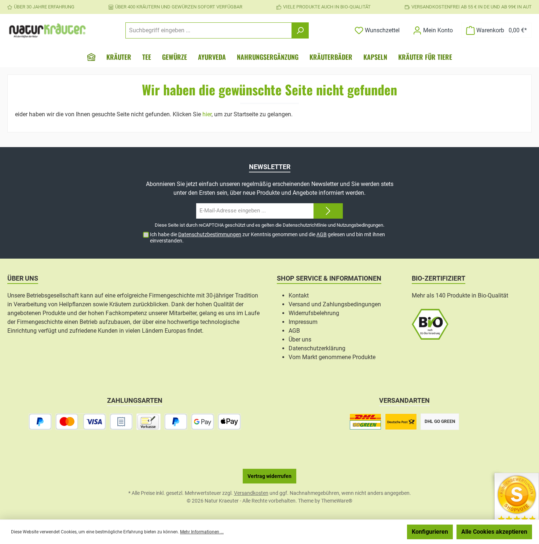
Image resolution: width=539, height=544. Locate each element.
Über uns (300, 339)
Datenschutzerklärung (317, 348)
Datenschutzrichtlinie (305, 225)
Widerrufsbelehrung (314, 313)
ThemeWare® (336, 501)
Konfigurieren (430, 531)
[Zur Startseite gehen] (47, 30)
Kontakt (299, 295)
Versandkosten (251, 493)
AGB (321, 234)
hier (207, 114)
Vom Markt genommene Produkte (332, 357)
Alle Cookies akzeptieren (494, 531)
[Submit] (328, 211)
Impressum (303, 321)
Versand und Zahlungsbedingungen (335, 304)
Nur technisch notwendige (364, 531)
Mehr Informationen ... (202, 531)
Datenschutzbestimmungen (209, 234)
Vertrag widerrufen (269, 476)
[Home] (91, 57)
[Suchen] (300, 30)
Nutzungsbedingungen (360, 225)
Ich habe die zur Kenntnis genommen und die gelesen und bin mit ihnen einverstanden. (267, 237)
